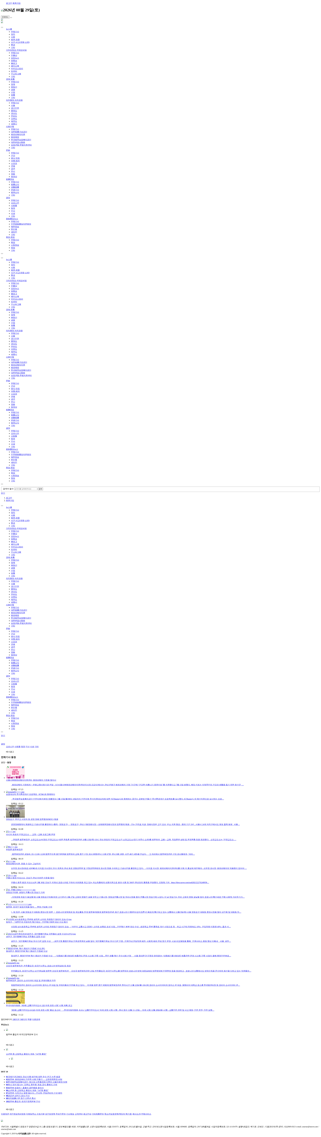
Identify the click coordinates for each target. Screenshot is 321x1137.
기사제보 (70, 1114)
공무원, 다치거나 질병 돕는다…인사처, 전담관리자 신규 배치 (34, 1093)
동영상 (14, 177)
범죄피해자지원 (18, 134)
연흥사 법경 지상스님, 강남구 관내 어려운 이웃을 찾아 (30, 878)
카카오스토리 (17, 69)
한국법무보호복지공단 (21, 140)
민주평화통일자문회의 (21, 224)
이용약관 (5, 1114)
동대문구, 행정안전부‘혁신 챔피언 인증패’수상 (26, 951)
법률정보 (10, 179)
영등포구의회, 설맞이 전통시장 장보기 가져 (25, 892)
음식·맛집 (15, 158)
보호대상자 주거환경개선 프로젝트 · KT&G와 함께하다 (30, 794)
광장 (8, 198)
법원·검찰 (15, 40)
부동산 (14, 87)
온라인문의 (61, 1114)
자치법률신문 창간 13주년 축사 (21, 1098)
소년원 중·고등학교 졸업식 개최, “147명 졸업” (27, 1090)
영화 (13, 174)
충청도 (14, 111)
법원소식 (15, 192)
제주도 (14, 121)
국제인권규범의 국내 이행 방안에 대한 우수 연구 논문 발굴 (33, 1077)
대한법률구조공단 (19, 132)
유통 (13, 95)
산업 (13, 92)
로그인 (9, 3)
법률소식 (15, 184)
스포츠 (14, 163)
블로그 (14, 63)
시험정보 (15, 245)
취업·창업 (10, 237)
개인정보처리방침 (18, 1114)
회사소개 (137, 1114)
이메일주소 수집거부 (35, 1114)
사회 (13, 37)
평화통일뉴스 (12, 219)
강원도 (14, 119)
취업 (13, 242)
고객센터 (79, 1114)
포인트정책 (50, 1114)
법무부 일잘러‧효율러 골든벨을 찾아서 (25, 1088)
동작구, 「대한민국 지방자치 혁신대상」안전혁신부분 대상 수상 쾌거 (37, 922)
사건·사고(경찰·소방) (20, 42)
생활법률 (15, 187)
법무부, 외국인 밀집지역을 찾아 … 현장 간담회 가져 (29, 907)
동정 (13, 208)
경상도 (14, 113)
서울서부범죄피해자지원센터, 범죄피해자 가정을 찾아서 (31, 780)
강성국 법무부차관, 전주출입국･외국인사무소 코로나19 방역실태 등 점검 (38, 966)
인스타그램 (16, 74)
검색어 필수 (8, 489)
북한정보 (15, 227)
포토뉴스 (15, 58)
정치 (13, 34)
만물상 (14, 55)
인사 (13, 211)
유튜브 (14, 61)
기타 (13, 47)
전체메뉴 (5, 17)
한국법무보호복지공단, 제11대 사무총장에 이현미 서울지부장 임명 (36, 1082)
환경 (13, 45)
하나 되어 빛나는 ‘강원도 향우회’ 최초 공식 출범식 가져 (31, 1085)
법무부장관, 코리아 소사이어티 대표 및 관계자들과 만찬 (31, 980)
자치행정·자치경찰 (14, 100)
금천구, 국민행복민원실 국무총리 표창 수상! (25, 936)
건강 (13, 155)
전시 (13, 171)
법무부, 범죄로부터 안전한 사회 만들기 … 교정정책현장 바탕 (34, 1079)
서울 (13, 105)
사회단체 (10, 126)
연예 (13, 166)
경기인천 (15, 108)
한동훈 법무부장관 (14, 849)
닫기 (3, 493)
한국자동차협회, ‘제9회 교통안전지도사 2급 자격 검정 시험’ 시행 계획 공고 (39, 1005)
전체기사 (15, 32)
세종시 (14, 124)
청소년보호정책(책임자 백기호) (118, 1114)
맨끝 (30, 1019)
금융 (13, 90)
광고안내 (87, 1114)
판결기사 (15, 190)
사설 (13, 213)
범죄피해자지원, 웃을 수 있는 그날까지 (23, 864)
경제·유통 (10, 79)
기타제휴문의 (98, 1114)
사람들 (14, 206)
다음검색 (36, 1019)
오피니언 (15, 203)
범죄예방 (15, 137)
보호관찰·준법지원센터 (21, 145)
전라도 (14, 116)
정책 (13, 84)
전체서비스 (146, 1114)
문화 (8, 150)
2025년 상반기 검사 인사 (18, 1096)
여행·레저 (15, 161)
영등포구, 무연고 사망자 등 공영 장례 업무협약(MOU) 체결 (32, 819)
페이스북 (15, 66)
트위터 (14, 71)
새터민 (14, 232)
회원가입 (17, 3)
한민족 (14, 229)
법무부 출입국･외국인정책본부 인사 (23, 1101)
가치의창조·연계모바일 (16, 50)
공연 (13, 169)
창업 (13, 248)
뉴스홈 (9, 29)
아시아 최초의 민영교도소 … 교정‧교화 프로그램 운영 (30, 834)
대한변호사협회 (18, 142)
